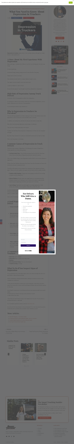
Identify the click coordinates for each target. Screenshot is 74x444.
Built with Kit (28, 251)
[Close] (54, 191)
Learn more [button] (46, 2)
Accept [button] (70, 2)
